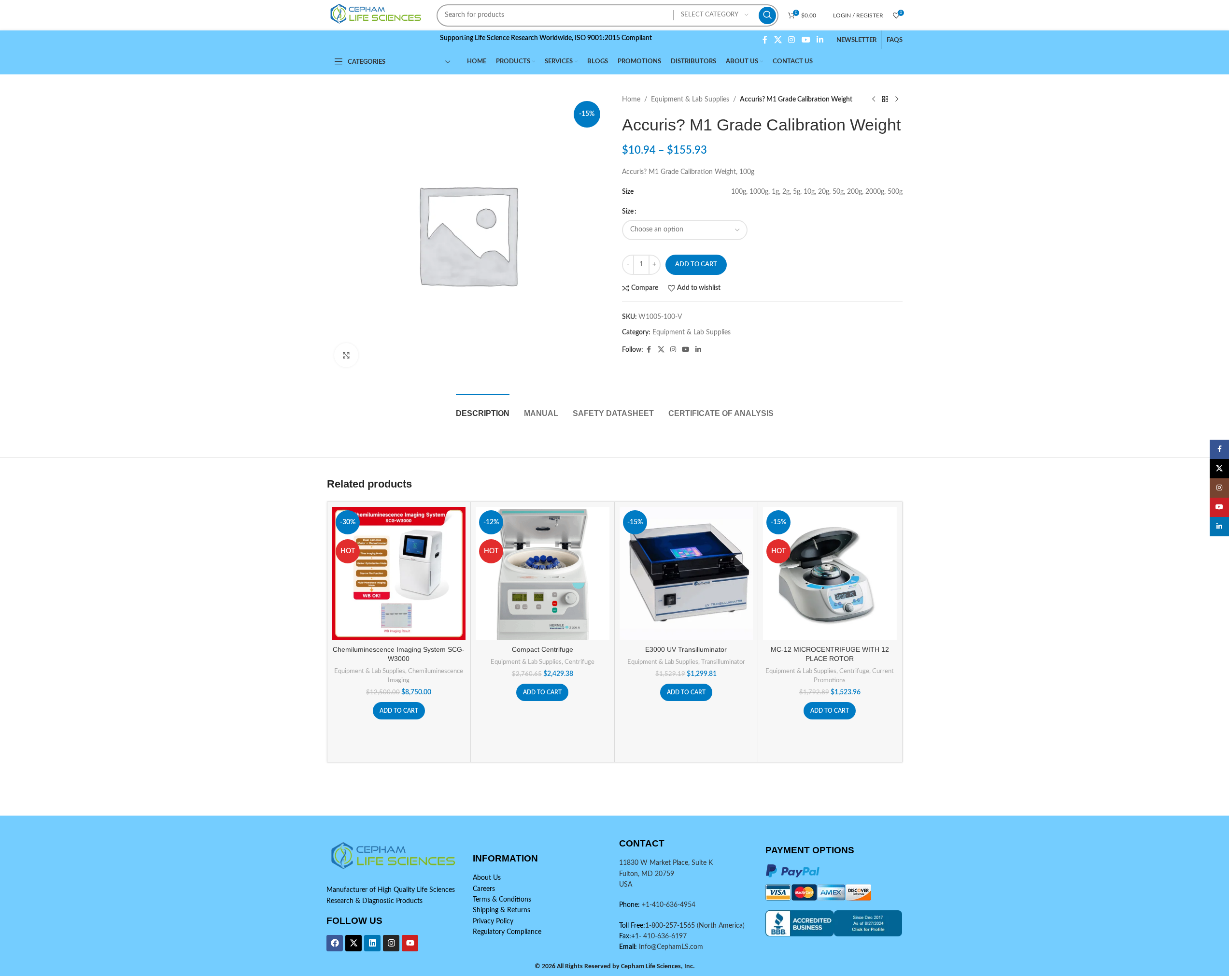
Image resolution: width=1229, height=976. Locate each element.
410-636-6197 (664, 936)
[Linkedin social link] (819, 39)
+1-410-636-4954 (668, 905)
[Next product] (897, 99)
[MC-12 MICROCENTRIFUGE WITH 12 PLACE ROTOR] (830, 574)
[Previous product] (873, 99)
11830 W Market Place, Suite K (666, 863)
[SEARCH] (767, 15)
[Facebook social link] (765, 39)
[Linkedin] (372, 943)
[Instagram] (391, 943)
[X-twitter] (353, 943)
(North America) (721, 925)
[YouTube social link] (805, 39)
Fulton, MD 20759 (646, 874)
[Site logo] (377, 15)
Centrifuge (579, 662)
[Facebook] (334, 943)
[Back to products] (885, 99)
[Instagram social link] (791, 39)
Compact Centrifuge (542, 649)
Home (631, 99)
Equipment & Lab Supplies (690, 99)
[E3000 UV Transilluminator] (686, 574)
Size (628, 211)
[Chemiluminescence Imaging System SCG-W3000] (399, 574)
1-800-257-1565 (671, 925)
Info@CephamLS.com (670, 947)
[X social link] (778, 39)
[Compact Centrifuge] (542, 574)
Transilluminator (723, 662)
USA (625, 884)
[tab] (482, 408)
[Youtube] (410, 943)
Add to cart (696, 264)
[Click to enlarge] (346, 355)
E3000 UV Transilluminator (686, 649)
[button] (399, 710)
